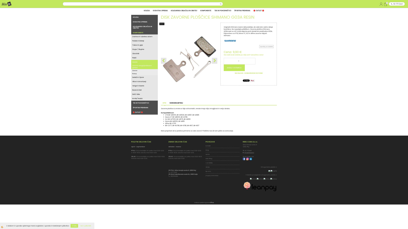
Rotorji (134, 74)
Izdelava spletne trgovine (201, 202)
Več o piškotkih (85, 226)
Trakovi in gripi (137, 45)
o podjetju (209, 163)
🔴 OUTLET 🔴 (258, 10)
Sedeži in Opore (138, 77)
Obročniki (135, 53)
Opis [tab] (164, 103)
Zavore (134, 62)
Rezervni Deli (137, 90)
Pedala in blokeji (138, 41)
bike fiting (209, 159)
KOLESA (147, 10)
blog (207, 150)
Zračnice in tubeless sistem (142, 37)
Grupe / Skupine (138, 49)
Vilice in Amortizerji (139, 81)
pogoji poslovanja (212, 176)
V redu (74, 226)
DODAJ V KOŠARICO (234, 68)
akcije (208, 167)
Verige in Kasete (138, 86)
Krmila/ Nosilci (137, 98)
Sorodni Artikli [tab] (176, 103)
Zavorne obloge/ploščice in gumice (142, 67)
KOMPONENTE (205, 10)
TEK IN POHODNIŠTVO (222, 10)
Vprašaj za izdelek (266, 46)
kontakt (208, 146)
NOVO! (162, 24)
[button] (214, 61)
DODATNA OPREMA (160, 10)
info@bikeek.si (249, 153)
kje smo (208, 171)
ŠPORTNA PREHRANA (242, 10)
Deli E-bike (136, 94)
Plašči (134, 58)
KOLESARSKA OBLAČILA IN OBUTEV (184, 10)
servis (208, 154)
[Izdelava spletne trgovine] (212, 202)
